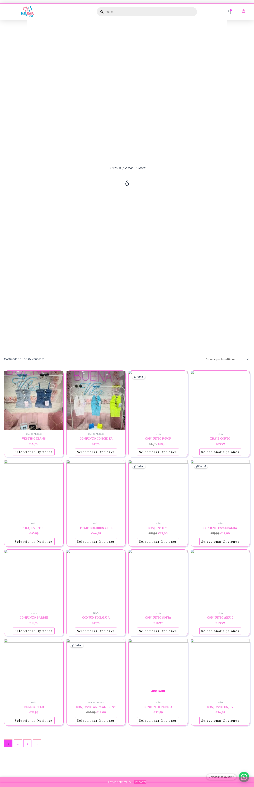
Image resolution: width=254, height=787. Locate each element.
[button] (9, 12)
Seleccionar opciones (34, 452)
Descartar (140, 782)
